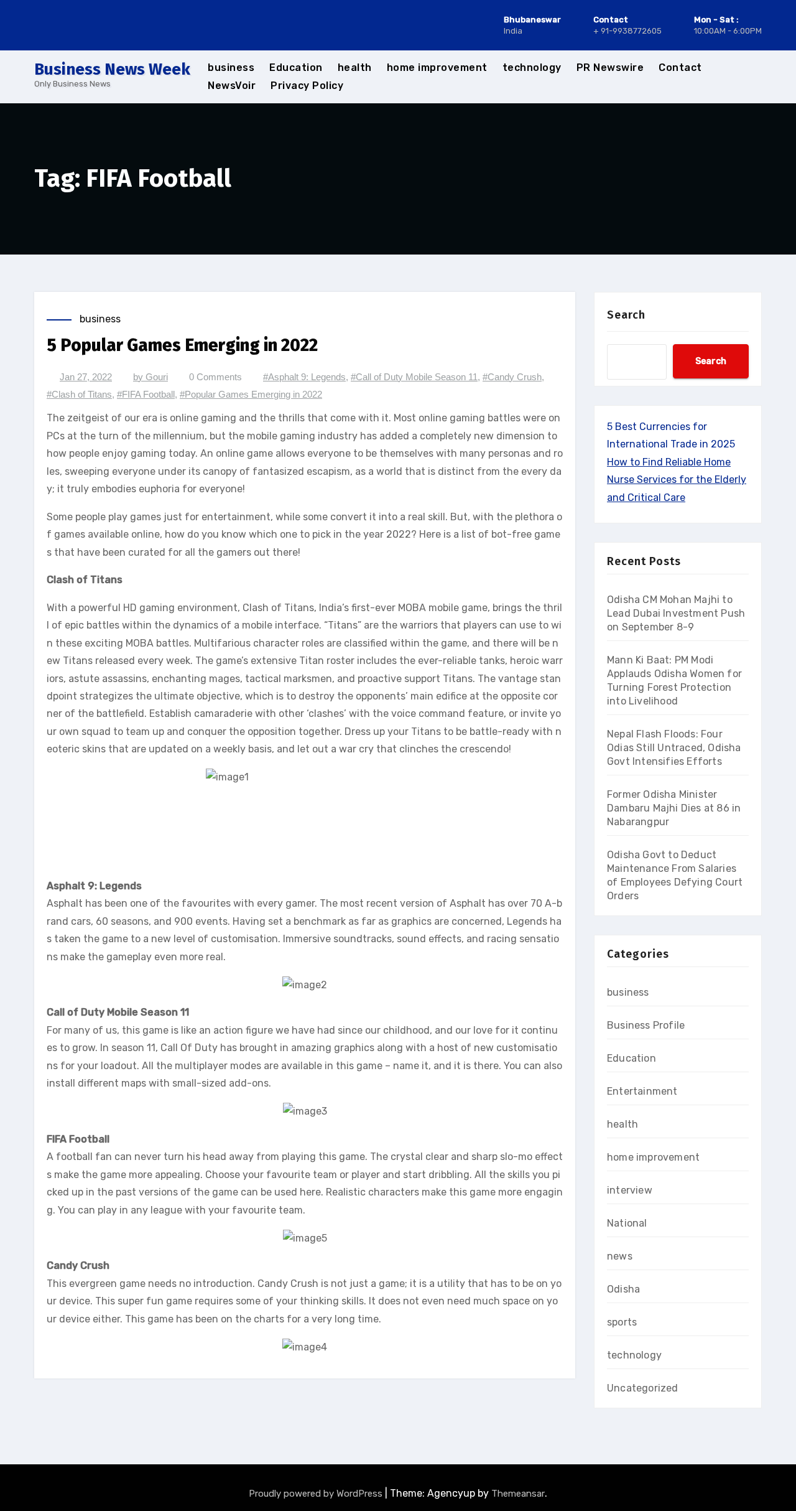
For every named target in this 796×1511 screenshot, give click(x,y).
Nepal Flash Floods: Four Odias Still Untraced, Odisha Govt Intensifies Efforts (674, 747)
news (619, 1256)
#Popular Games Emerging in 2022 (251, 394)
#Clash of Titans (79, 394)
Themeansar (518, 1493)
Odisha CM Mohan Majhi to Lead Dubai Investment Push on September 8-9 (676, 613)
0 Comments (215, 377)
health (355, 67)
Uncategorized (642, 1388)
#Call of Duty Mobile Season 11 (414, 377)
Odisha (623, 1289)
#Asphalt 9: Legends (304, 377)
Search (626, 315)
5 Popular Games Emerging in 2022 (182, 345)
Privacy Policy (307, 85)
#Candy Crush (512, 377)
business (231, 67)
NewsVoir (232, 85)
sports (622, 1322)
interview (629, 1190)
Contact (680, 67)
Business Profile (646, 1025)
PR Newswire (610, 67)
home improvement (437, 67)
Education (296, 67)
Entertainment (642, 1091)
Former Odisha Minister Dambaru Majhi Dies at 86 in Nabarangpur (674, 808)
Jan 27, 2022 (86, 377)
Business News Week (112, 69)
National (627, 1223)
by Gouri (150, 377)
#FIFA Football (146, 394)
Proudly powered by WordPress (317, 1493)
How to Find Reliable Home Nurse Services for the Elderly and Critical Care (676, 479)
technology (532, 67)
